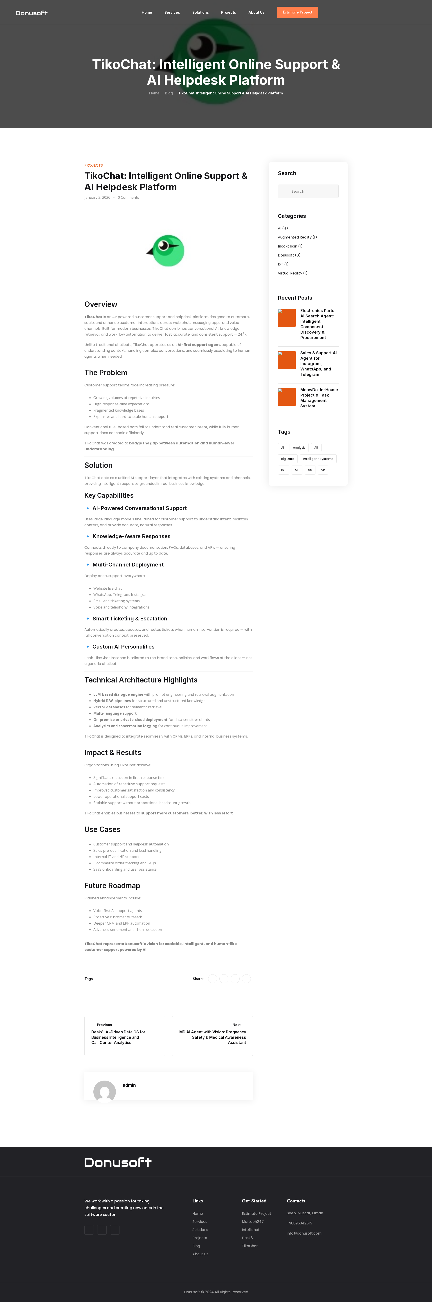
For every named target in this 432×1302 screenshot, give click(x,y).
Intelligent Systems (318, 459)
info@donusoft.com (304, 1233)
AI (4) (283, 228)
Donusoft (192, 1292)
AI (282, 447)
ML (297, 470)
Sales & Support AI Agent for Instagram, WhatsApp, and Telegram (318, 363)
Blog (196, 1245)
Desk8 (247, 1237)
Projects (228, 12)
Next (237, 1025)
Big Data (287, 459)
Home (147, 12)
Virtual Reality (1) (293, 273)
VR (323, 470)
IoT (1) (283, 264)
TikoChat (250, 1245)
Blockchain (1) (290, 246)
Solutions (200, 12)
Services (172, 12)
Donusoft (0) (289, 255)
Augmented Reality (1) (297, 237)
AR (316, 447)
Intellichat (251, 1229)
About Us (256, 12)
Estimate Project (297, 12)
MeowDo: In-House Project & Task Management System (319, 397)
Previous (104, 1025)
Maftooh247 (253, 1221)
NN (310, 470)
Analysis (299, 447)
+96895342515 (299, 1223)
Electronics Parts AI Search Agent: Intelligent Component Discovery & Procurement (317, 324)
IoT (283, 470)
